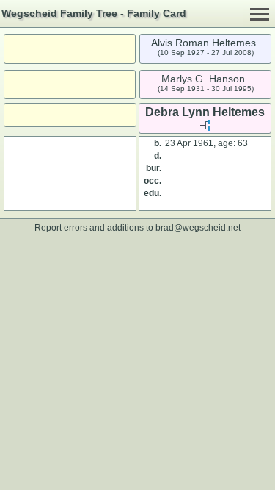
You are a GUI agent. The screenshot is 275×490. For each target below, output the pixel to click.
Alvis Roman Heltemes (203, 42)
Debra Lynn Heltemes (205, 112)
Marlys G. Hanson (203, 78)
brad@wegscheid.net (198, 227)
